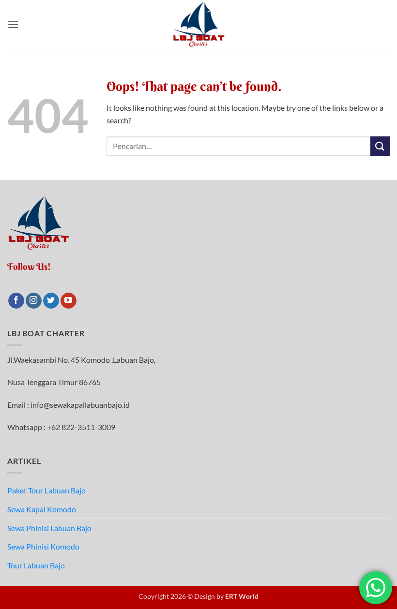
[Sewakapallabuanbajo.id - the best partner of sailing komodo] (198, 24)
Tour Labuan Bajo (36, 565)
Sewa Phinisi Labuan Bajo (49, 528)
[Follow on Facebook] (16, 301)
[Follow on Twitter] (51, 301)
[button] (13, 24)
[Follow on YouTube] (68, 301)
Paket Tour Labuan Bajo (46, 490)
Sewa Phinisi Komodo (43, 546)
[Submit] (380, 145)
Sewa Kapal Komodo (41, 509)
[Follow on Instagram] (34, 301)
